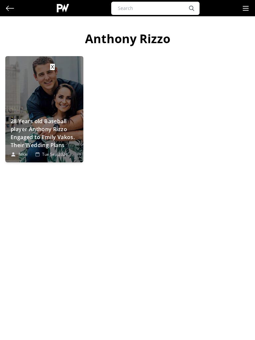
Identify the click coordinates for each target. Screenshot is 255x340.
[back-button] (10, 8)
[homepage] (63, 8)
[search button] (191, 8)
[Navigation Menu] (246, 8)
